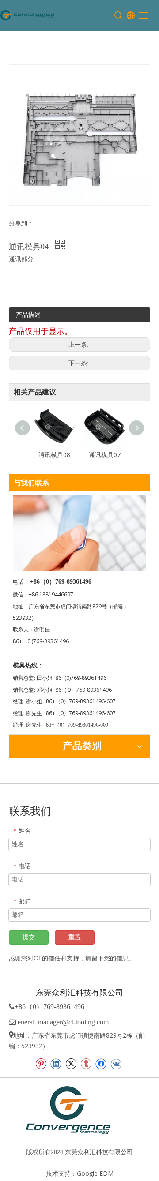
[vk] (115, 1063)
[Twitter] (70, 1063)
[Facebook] (100, 1063)
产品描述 (28, 314)
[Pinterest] (40, 1063)
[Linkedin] (55, 1063)
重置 (74, 937)
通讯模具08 (54, 454)
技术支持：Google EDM (80, 1173)
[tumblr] (85, 1063)
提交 (29, 937)
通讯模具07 (105, 454)
